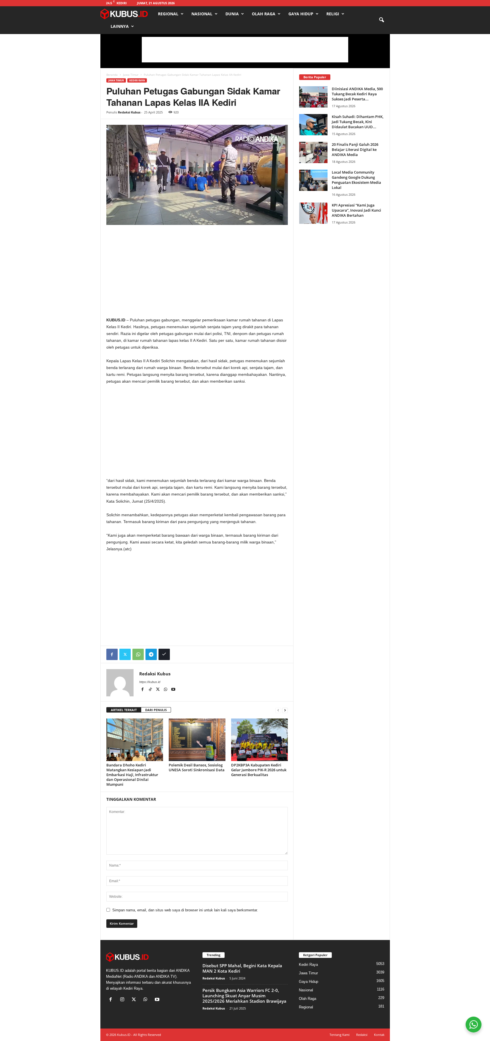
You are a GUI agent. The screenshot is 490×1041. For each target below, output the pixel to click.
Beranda (112, 75)
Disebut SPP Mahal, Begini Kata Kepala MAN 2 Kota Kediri (242, 968)
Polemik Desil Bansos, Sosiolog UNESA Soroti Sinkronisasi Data (197, 767)
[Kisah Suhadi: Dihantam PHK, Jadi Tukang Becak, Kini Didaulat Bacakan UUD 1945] (313, 124)
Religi (332, 13)
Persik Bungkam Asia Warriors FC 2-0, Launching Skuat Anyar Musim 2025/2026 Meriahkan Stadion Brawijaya (244, 995)
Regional (168, 13)
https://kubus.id (149, 682)
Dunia (232, 13)
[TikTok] (151, 690)
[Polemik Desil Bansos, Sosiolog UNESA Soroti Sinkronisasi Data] (197, 739)
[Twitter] (125, 654)
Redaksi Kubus (129, 112)
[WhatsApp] (138, 654)
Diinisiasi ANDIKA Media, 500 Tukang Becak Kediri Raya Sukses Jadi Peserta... (357, 94)
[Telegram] (151, 654)
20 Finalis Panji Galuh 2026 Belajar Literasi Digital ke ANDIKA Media (355, 149)
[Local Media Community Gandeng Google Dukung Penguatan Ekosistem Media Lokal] (313, 180)
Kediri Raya (137, 80)
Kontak (379, 1034)
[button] (381, 20)
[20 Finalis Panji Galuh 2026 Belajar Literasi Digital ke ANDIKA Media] (313, 152)
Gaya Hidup (300, 13)
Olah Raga (263, 13)
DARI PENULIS (156, 710)
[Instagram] (123, 1000)
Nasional (201, 13)
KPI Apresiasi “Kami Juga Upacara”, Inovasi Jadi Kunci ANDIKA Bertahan (356, 210)
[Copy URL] (164, 654)
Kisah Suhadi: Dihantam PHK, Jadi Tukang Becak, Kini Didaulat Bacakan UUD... (357, 121)
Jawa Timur (130, 75)
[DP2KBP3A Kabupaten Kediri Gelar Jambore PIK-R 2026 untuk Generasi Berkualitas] (259, 739)
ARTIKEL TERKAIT (124, 710)
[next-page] (285, 710)
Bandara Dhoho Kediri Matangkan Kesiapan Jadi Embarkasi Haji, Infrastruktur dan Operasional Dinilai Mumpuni (132, 774)
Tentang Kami (340, 1034)
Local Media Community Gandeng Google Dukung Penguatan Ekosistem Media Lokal (356, 180)
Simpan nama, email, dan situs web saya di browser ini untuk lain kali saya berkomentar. (185, 910)
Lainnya (120, 26)
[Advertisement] (245, 49)
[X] (158, 690)
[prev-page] (278, 710)
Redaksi (362, 1034)
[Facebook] (112, 654)
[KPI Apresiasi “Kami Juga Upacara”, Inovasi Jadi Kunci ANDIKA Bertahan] (313, 213)
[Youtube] (173, 690)
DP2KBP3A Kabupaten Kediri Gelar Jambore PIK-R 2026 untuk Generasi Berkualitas (258, 769)
